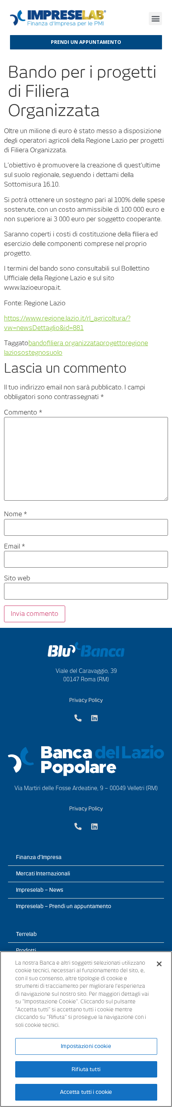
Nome (15, 514)
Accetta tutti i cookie (86, 1092)
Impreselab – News (39, 890)
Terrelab (26, 934)
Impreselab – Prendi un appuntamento (63, 906)
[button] (155, 18)
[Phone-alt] (78, 718)
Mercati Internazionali (43, 874)
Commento (23, 412)
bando (37, 343)
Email (14, 546)
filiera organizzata (73, 343)
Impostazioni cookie (86, 1046)
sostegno (32, 352)
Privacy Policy (86, 700)
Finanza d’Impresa (39, 857)
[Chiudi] (159, 964)
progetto (113, 343)
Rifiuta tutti (86, 1069)
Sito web (17, 578)
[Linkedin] (94, 718)
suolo (54, 352)
